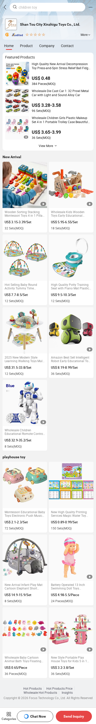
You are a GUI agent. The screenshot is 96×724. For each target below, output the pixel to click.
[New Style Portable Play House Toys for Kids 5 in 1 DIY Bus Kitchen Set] (71, 630)
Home (9, 45)
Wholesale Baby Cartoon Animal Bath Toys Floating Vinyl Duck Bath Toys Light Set (23, 659)
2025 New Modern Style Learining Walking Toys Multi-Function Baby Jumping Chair (25, 359)
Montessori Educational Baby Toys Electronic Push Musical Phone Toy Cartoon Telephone (25, 513)
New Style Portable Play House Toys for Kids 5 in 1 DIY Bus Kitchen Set (69, 659)
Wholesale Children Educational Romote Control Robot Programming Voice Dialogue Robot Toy (24, 431)
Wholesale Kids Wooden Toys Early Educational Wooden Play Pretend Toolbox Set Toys (67, 213)
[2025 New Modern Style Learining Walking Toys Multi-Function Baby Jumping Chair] (25, 330)
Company (47, 45)
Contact (67, 45)
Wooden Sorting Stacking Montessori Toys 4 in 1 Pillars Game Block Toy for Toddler (25, 213)
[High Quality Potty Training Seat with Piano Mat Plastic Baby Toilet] (71, 257)
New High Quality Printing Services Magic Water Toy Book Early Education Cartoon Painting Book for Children (69, 513)
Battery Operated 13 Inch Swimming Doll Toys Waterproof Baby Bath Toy (69, 586)
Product (26, 45)
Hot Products (32, 688)
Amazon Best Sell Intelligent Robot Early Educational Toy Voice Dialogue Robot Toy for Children (71, 359)
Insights (67, 692)
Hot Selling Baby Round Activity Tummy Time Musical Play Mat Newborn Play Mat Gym (23, 286)
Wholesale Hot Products (40, 692)
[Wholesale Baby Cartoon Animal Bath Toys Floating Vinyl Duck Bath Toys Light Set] (25, 630)
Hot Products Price (59, 688)
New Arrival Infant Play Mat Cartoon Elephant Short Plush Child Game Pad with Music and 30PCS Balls (23, 586)
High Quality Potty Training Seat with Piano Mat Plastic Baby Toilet (70, 286)
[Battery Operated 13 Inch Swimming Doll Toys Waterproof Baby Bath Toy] (71, 558)
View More (46, 146)
